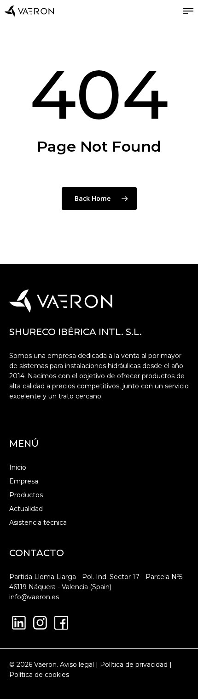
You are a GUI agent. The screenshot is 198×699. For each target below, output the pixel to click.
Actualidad (26, 509)
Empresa (23, 481)
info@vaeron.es (34, 597)
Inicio (17, 467)
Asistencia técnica (38, 522)
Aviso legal (77, 664)
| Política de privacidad (131, 664)
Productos (26, 495)
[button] (188, 11)
